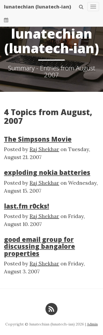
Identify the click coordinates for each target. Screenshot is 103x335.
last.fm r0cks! (26, 206)
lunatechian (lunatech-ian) (37, 6)
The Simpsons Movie (38, 139)
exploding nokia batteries (47, 172)
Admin (92, 324)
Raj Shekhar (44, 149)
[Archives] (6, 19)
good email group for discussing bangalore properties (39, 246)
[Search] (81, 6)
